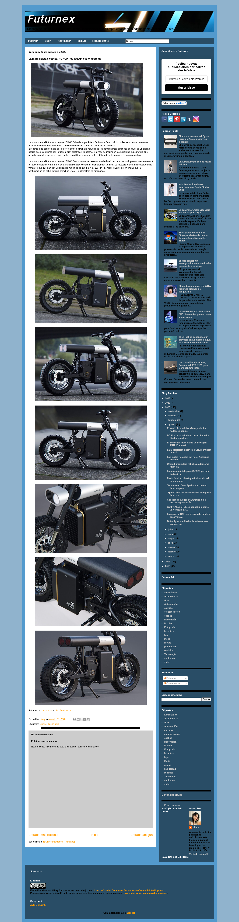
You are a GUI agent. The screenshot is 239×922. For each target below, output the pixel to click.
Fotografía (169, 627)
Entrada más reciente (43, 835)
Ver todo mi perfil (198, 854)
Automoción (171, 604)
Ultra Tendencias (63, 710)
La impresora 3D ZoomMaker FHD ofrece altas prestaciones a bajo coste (195, 314)
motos (167, 642)
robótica (168, 650)
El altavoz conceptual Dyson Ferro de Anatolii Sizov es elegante (194, 139)
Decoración (170, 619)
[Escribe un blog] (78, 719)
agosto (172, 424)
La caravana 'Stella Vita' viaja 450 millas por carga (194, 211)
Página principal (172, 805)
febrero (172, 551)
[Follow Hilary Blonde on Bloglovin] (174, 104)
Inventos (169, 631)
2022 (168, 403)
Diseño (43, 724)
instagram (47, 710)
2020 (168, 407)
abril (171, 542)
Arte (166, 600)
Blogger (130, 913)
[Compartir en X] (81, 719)
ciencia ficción (172, 611)
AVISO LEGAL (38, 905)
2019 (168, 561)
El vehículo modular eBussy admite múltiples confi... (186, 429)
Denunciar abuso (171, 794)
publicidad (170, 646)
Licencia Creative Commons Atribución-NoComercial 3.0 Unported (128, 890)
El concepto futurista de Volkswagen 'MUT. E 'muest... (187, 444)
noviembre (174, 411)
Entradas (171, 678)
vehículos (169, 658)
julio (171, 529)
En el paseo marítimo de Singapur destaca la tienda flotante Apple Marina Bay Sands (193, 236)
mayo (171, 538)
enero (171, 556)
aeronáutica (170, 592)
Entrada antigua (142, 835)
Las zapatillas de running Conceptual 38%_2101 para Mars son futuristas (193, 365)
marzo (171, 547)
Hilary (196, 827)
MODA (48, 41)
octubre (172, 415)
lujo (166, 635)
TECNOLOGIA (64, 41)
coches (168, 615)
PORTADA (33, 41)
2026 (168, 398)
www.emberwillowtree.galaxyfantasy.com (145, 893)
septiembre (174, 420)
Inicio (94, 835)
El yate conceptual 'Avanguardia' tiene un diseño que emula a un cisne (195, 263)
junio (171, 534)
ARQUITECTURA (100, 41)
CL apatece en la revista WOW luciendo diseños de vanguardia (195, 289)
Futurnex (51, 18)
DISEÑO (82, 41)
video (167, 662)
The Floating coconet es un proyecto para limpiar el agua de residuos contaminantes (194, 340)
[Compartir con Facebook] (84, 719)
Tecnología (53, 724)
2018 (168, 566)
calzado (168, 608)
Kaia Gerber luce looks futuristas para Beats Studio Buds (194, 187)
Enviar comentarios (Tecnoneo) (59, 841)
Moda (167, 639)
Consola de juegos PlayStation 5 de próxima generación (186, 501)
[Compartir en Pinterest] (88, 719)
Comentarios (173, 683)
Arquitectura (171, 596)
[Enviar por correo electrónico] (74, 719)
